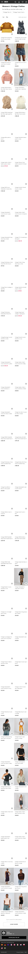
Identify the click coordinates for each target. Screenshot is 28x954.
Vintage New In (7, 12)
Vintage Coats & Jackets (19, 12)
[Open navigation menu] (2, 2)
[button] (2, 945)
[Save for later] (12, 34)
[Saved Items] (22, 2)
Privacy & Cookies (20, 952)
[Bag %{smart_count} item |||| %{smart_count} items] (26, 2)
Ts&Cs (26, 952)
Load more (14, 924)
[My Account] (19, 2)
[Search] (15, 2)
